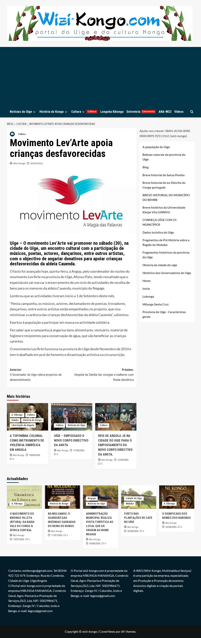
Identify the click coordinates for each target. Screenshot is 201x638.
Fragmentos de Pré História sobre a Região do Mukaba (166, 242)
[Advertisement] (100, 76)
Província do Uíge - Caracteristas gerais (164, 314)
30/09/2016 (36, 163)
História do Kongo (51, 112)
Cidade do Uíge (134, 498)
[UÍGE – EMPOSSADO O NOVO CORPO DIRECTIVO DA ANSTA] (71, 417)
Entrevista (141, 112)
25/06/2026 (170, 527)
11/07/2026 (56, 535)
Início (146, 288)
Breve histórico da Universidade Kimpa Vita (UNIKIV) (164, 210)
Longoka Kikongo (112, 112)
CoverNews (107, 631)
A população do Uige (156, 147)
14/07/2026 (18, 539)
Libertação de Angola (23, 425)
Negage (92, 498)
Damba (15, 420)
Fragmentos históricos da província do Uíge (166, 255)
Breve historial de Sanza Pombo (164, 175)
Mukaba (130, 503)
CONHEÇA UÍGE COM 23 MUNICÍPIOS (159, 222)
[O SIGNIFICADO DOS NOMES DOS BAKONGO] (176, 497)
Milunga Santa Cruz (156, 304)
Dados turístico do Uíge (158, 232)
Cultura (83, 112)
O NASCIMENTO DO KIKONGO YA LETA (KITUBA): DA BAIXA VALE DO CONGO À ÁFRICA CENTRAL (22, 522)
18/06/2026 (34, 455)
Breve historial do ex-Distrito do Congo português (164, 185)
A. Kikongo (17, 414)
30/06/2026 (94, 543)
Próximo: (104, 375)
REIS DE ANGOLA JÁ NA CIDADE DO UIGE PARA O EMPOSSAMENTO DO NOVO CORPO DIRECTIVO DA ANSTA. (115, 445)
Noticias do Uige (76, 425)
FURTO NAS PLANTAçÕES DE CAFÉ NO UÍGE (138, 518)
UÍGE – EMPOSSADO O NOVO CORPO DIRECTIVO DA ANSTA (71, 440)
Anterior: (36, 375)
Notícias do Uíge (21, 112)
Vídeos (179, 112)
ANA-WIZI (165, 112)
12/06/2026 (122, 459)
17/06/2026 (78, 450)
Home (147, 280)
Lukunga (148, 296)
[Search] (191, 111)
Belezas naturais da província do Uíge (164, 157)
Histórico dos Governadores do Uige (167, 273)
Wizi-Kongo (19, 163)
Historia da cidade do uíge (160, 265)
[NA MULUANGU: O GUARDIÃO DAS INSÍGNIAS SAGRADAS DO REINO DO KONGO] (62, 497)
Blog (146, 167)
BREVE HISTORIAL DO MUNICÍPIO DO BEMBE (166, 197)
